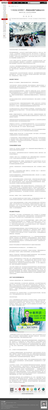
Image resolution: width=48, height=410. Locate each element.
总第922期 (12, 6)
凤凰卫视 (9, 402)
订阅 (25, 2)
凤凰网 (7, 402)
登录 (44, 2)
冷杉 (17, 2)
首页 (10, 2)
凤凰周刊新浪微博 (3, 402)
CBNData (15, 402)
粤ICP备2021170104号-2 (15, 407)
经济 (15, 6)
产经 (21, 2)
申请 (4, 401)
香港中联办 (12, 402)
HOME (9, 6)
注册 (45, 2)
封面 (14, 2)
